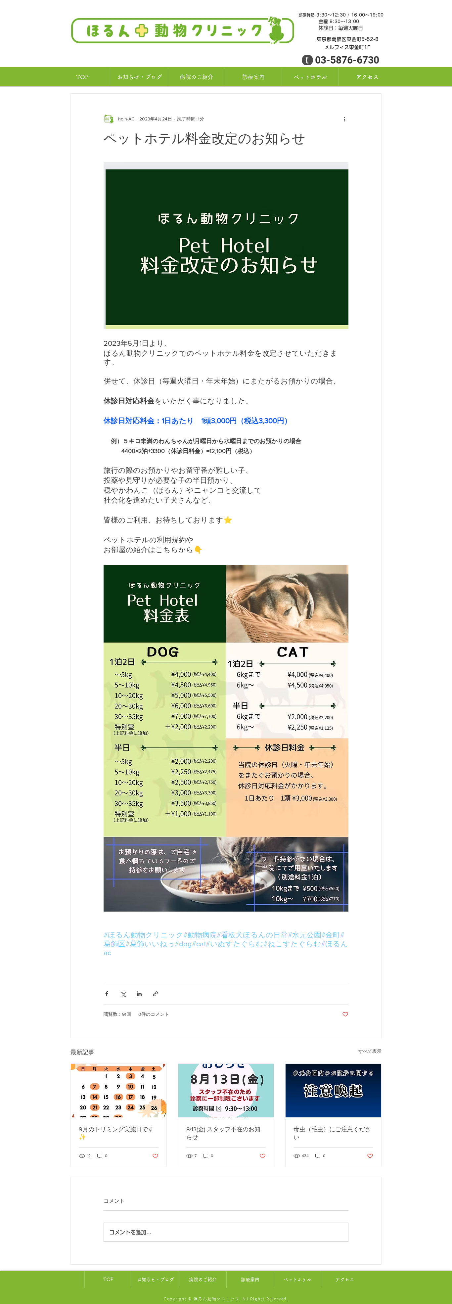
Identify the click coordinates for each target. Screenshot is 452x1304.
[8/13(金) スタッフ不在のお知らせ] (226, 1090)
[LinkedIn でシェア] (139, 994)
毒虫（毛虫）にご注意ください (332, 1133)
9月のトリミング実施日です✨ (116, 1133)
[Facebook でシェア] (107, 994)
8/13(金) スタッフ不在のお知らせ (223, 1133)
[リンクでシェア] (155, 994)
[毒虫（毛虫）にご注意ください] (333, 1090)
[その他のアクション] (344, 119)
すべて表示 (370, 1051)
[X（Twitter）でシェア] (123, 994)
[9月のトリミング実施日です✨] (118, 1090)
